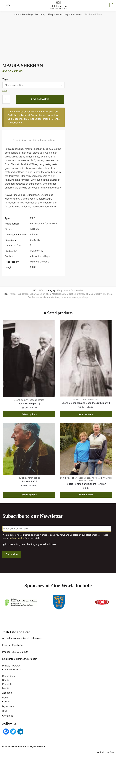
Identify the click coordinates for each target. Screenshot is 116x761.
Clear (4, 90)
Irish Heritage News (12, 645)
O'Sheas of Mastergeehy (89, 294)
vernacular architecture (47, 297)
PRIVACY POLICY (11, 665)
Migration (71, 294)
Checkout (7, 715)
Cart (4, 711)
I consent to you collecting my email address (30, 544)
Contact (6, 701)
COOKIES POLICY (11, 669)
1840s (13, 294)
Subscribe (12, 554)
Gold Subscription (17, 118)
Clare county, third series (86, 399)
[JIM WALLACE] (29, 449)
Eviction (47, 294)
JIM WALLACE (29, 481)
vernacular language (70, 297)
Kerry (50, 14)
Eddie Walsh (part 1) (29, 403)
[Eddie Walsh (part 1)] (29, 359)
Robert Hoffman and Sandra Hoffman (86, 483)
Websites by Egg (105, 752)
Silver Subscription (38, 118)
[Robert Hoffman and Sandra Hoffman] (86, 449)
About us (7, 692)
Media (5, 688)
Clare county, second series (29, 400)
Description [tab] (19, 140)
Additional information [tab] (42, 140)
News (5, 697)
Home (16, 14)
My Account (8, 706)
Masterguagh (58, 294)
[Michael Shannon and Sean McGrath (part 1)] (86, 358)
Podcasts (7, 684)
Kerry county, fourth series (69, 14)
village (85, 297)
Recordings (27, 14)
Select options (29, 414)
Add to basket (40, 99)
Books (5, 680)
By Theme (64, 478)
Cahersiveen (36, 294)
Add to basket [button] (86, 494)
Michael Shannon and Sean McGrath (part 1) (86, 402)
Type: (5, 79)
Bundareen (23, 294)
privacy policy (17, 538)
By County (40, 14)
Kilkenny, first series (29, 478)
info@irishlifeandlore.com (23, 658)
